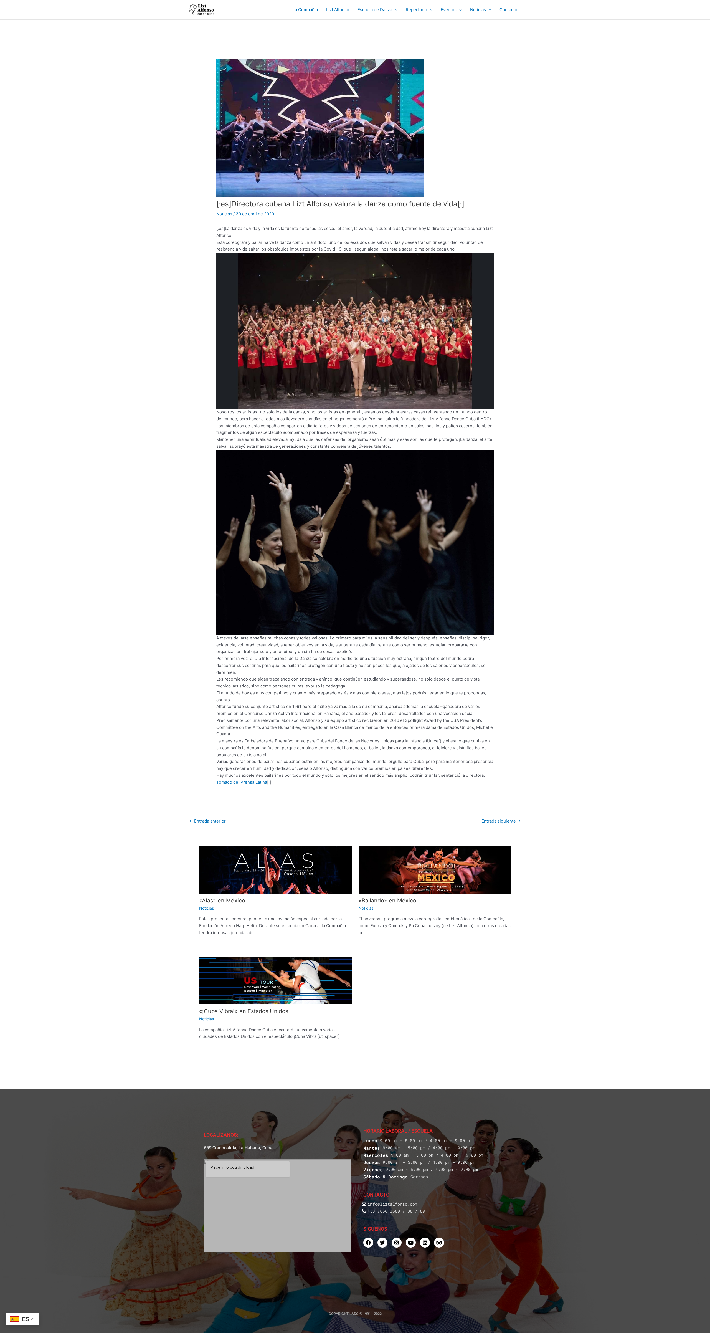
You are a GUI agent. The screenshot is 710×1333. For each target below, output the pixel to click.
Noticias (478, 9)
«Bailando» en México (387, 900)
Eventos (449, 9)
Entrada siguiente (501, 821)
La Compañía (305, 9)
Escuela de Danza (374, 9)
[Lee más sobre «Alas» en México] (275, 870)
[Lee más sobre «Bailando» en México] (435, 870)
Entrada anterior (207, 821)
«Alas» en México (222, 900)
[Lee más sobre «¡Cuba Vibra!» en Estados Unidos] (275, 980)
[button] (394, 9)
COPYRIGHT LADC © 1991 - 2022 (355, 1314)
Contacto (508, 9)
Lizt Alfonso (337, 9)
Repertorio (416, 9)
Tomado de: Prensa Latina (241, 782)
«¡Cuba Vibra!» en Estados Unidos (243, 1011)
